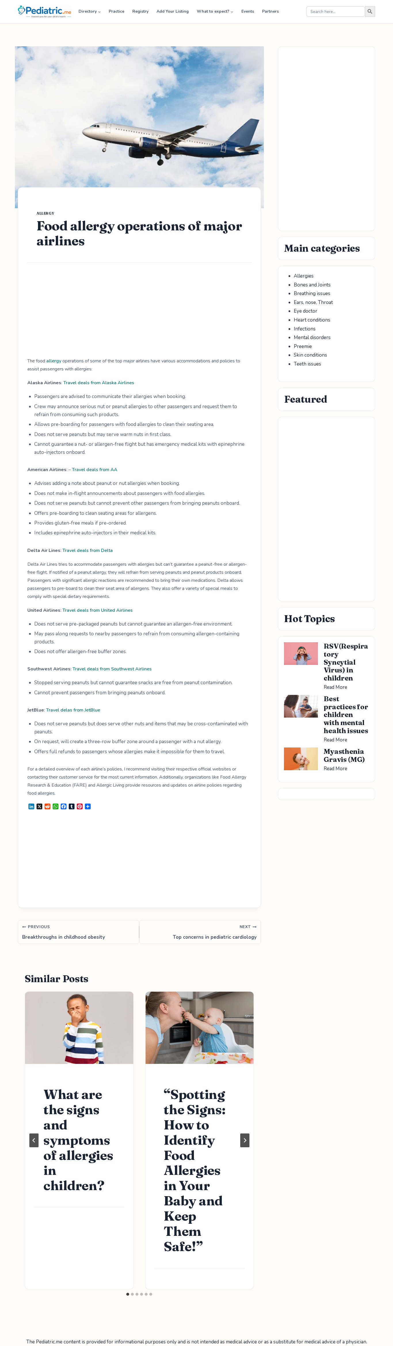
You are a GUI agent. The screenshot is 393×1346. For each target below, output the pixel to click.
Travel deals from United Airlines (97, 610)
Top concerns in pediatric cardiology (215, 932)
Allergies (304, 276)
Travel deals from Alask (88, 383)
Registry (140, 11)
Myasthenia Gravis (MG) (344, 755)
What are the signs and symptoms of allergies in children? (78, 1140)
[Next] (244, 1140)
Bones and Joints (312, 285)
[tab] (127, 1294)
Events (247, 11)
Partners (270, 11)
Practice (116, 11)
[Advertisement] (139, 314)
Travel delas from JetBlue (73, 710)
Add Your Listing (173, 11)
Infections (305, 329)
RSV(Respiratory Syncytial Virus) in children (346, 662)
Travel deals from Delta (87, 550)
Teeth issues (307, 364)
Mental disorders (312, 337)
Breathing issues (312, 293)
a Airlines (124, 383)
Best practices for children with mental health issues (346, 715)
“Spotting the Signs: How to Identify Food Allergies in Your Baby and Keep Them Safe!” (194, 1170)
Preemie (303, 346)
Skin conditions (310, 355)
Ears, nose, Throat (313, 302)
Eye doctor (305, 311)
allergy (45, 213)
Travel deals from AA (94, 469)
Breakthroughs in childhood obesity (63, 932)
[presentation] (79, 1028)
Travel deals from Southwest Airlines (112, 669)
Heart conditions (312, 320)
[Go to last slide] (34, 1140)
